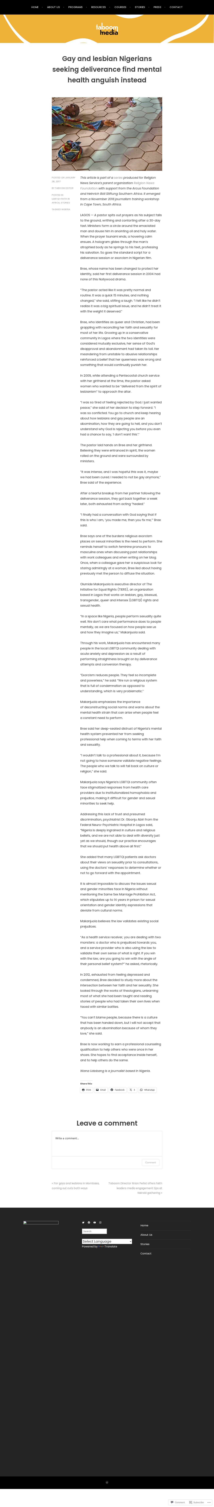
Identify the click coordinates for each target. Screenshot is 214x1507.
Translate (110, 1246)
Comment (150, 1162)
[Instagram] (100, 1222)
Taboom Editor (64, 188)
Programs (75, 7)
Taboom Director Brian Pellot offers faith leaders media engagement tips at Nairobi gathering (135, 1188)
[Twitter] (83, 1222)
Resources (98, 7)
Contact (176, 7)
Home (35, 7)
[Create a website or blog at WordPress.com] (107, 1482)
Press (157, 7)
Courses (120, 7)
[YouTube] (94, 1222)
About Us (53, 7)
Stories (140, 7)
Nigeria (66, 209)
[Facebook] (89, 1222)
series (118, 178)
